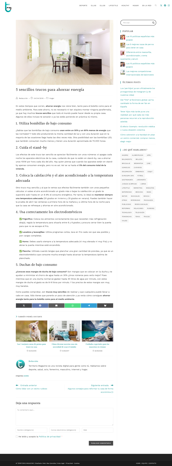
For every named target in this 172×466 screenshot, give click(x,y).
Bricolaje (126, 163)
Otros (124, 200)
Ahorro (26, 376)
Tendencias (127, 216)
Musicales (135, 196)
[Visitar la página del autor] (20, 364)
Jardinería (141, 180)
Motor (124, 196)
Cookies (76, 463)
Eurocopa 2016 (128, 175)
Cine (148, 163)
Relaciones (138, 208)
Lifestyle (126, 188)
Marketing (138, 188)
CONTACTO (152, 463)
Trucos (147, 216)
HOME (138, 463)
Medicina (139, 192)
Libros (143, 184)
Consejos (126, 167)
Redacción (23, 98)
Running (150, 208)
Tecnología (127, 212)
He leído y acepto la (40, 436)
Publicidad (126, 204)
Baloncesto (127, 159)
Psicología (148, 200)
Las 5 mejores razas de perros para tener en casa (31, 346)
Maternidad (127, 192)
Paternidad (135, 200)
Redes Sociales (141, 204)
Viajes (124, 220)
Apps (149, 155)
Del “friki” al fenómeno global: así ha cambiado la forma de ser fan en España (137, 103)
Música (146, 196)
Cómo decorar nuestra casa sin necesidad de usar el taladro (64, 346)
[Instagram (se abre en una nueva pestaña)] (169, 5)
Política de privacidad (50, 436)
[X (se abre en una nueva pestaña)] (161, 5)
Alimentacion (137, 155)
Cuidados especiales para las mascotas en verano (97, 346)
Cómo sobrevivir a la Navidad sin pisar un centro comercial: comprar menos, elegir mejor (137, 138)
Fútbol (140, 175)
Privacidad (69, 463)
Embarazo (140, 171)
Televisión (139, 212)
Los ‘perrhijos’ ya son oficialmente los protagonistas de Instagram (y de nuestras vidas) (137, 91)
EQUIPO (144, 463)
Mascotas (150, 188)
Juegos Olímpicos (129, 184)
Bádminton (138, 163)
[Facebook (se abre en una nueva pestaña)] (165, 5)
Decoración (127, 171)
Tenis (137, 216)
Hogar (51, 98)
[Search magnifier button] (153, 22)
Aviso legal (60, 463)
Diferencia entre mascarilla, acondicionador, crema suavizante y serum (135, 55)
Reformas (126, 208)
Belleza (139, 159)
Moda (149, 192)
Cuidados (138, 167)
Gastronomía (127, 180)
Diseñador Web (40, 463)
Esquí (150, 171)
